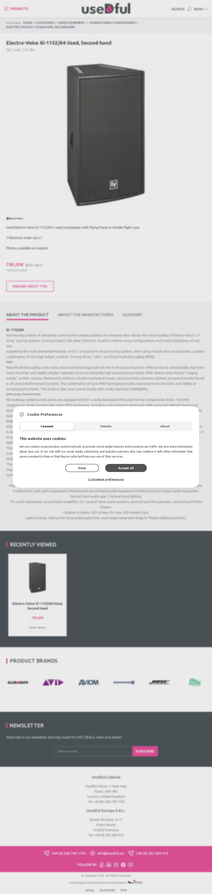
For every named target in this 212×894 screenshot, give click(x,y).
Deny (82, 468)
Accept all (126, 468)
